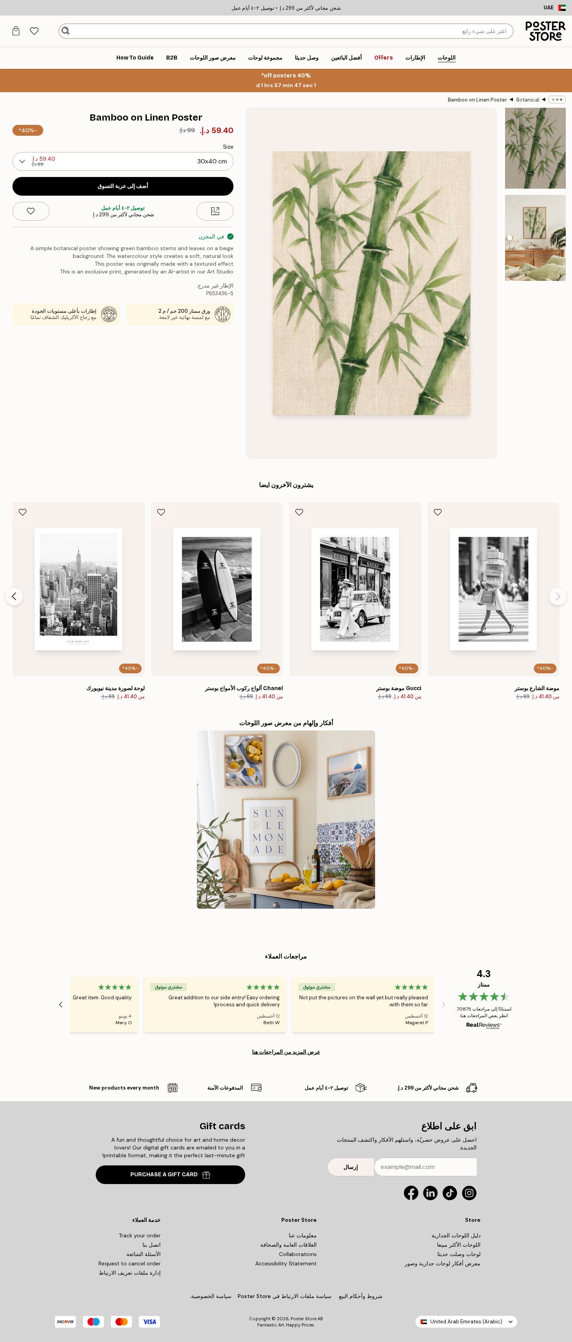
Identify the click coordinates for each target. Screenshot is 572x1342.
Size (228, 146)
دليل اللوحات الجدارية (456, 1235)
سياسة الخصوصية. (211, 1296)
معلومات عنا (303, 1235)
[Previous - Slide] (558, 596)
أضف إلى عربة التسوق (123, 186)
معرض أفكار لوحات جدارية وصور (443, 1263)
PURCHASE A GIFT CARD (164, 1174)
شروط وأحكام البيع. (360, 1296)
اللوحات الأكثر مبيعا (459, 1244)
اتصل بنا (151, 1244)
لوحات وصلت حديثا (459, 1254)
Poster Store (303, 1318)
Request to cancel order (129, 1263)
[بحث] (65, 31)
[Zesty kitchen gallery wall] (286, 820)
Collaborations (298, 1254)
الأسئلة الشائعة (143, 1254)
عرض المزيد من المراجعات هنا (286, 1051)
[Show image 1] (535, 148)
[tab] (34, 31)
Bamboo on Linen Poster (477, 99)
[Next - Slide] (14, 596)
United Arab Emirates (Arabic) (466, 1321)
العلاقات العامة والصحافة (288, 1244)
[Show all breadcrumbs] (557, 99)
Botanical (527, 99)
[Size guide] (215, 211)
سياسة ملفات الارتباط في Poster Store (285, 1296)
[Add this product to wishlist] (30, 211)
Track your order (140, 1235)
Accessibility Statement (286, 1263)
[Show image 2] (535, 238)
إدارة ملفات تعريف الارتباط (130, 1272)
